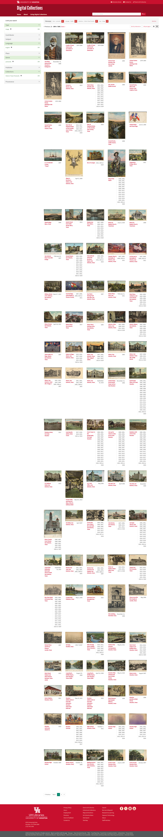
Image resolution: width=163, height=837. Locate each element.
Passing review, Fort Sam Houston (49, 434)
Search (104, 808)
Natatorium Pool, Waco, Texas (90, 223)
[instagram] (130, 808)
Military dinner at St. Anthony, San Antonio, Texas (48, 296)
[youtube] (134, 808)
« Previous (48, 794)
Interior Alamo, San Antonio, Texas (134, 326)
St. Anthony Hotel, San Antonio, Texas (48, 485)
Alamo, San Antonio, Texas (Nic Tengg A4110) (133, 356)
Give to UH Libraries (88, 808)
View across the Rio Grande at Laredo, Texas (134, 599)
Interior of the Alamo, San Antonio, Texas (112, 326)
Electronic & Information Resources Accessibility (78, 835)
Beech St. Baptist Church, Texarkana (112, 224)
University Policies (129, 835)
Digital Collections (30, 8)
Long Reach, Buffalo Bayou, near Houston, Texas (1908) (91, 675)
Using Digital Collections (38, 14)
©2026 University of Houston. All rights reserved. (37, 833)
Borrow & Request (107, 810)
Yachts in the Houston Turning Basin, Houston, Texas (112, 647)
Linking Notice (121, 833)
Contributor (10, 35)
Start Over (154, 21)
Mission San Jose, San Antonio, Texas (70, 569)
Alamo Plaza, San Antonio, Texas (69, 326)
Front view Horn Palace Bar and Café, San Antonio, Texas (90, 526)
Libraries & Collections (89, 810)
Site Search (86, 818)
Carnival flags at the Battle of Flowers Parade (70, 295)
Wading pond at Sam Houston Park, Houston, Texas (91, 765)
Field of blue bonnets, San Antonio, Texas (91, 86)
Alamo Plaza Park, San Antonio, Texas (112, 295)
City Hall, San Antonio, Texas (112, 484)
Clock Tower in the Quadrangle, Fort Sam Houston (91, 435)
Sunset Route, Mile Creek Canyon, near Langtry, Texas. (133, 87)
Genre (8, 57)
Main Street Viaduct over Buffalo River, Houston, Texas (133, 647)
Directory (66, 815)
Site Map (85, 820)
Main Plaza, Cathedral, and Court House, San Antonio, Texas (133, 297)
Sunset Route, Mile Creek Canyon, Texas (48, 126)
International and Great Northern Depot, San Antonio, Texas (91, 259)
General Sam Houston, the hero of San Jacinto (111, 63)
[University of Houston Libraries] (36, 813)
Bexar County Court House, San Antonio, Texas (48, 542)
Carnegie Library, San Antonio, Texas (133, 524)
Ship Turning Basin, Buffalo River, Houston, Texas (91, 647)
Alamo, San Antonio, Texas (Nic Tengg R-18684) (91, 357)
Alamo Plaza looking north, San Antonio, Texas (91, 327)
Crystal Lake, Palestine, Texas (70, 598)
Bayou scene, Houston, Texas (133, 674)
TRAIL (88, 833)
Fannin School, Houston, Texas (70, 763)
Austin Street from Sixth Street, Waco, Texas (69, 224)
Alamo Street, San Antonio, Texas (48, 325)
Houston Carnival (68, 727)
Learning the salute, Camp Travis (69, 433)
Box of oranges (91, 163)
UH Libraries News (88, 815)
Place (7, 53)
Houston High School (111, 727)
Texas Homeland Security (80, 833)
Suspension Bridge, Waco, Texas (133, 164)
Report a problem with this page (59, 833)
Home (19, 14)
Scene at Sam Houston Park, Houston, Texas (133, 764)
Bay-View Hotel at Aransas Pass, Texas (49, 599)
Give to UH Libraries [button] (140, 2)
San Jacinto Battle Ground (112, 85)
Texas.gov (70, 833)
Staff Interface (106, 820)
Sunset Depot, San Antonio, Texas (69, 257)
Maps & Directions (88, 813)
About (26, 14)
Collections (9, 72)
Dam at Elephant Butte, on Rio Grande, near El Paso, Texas (91, 128)
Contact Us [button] (128, 2)
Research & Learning (108, 813)
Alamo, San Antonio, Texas (112, 355)
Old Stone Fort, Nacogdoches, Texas (91, 599)
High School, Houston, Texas (91, 727)
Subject (8, 39)
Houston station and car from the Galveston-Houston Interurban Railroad (70, 703)
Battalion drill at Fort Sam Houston (133, 433)
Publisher (9, 67)
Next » (63, 27)
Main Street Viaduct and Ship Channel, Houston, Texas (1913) (49, 676)
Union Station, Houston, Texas (49, 699)
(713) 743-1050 (29, 826)
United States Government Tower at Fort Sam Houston (111, 383)
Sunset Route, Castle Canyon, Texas (112, 142)
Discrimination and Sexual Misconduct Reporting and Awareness (107, 835)
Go (144, 14)
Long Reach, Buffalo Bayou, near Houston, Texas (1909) (70, 675)
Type (7, 25)
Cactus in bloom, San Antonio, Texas (70, 86)
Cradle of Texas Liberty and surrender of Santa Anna (70, 48)
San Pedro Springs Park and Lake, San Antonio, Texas (91, 296)
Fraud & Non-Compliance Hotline (108, 833)
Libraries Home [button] (116, 2)
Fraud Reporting (95, 833)
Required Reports (61, 835)
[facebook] (121, 808)
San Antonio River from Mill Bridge (49, 257)
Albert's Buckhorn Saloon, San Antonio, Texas (70, 181)
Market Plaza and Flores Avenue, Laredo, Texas (48, 647)
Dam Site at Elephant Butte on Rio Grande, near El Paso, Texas (70, 128)
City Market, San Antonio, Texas (111, 524)
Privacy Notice (129, 833)
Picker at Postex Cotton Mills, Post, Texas (112, 569)
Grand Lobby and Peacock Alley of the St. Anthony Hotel (69, 502)
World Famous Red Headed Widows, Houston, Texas (112, 701)
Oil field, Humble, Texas (69, 645)
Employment (67, 813)
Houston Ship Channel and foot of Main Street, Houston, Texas (112, 676)
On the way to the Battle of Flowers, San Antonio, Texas (133, 259)
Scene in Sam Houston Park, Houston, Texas (112, 764)
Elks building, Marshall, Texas (112, 615)
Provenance (10, 82)
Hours (65, 810)
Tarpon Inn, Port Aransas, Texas (133, 569)
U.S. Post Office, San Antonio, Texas (91, 485)
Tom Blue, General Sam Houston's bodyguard (48, 64)
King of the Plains (111, 179)
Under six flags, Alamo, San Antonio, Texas (70, 356)
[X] (126, 808)
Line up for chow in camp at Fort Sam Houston (112, 434)
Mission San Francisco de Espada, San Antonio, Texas (91, 570)
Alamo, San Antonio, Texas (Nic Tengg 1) (48, 382)
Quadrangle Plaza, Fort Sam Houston (134, 382)
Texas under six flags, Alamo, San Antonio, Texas (49, 357)
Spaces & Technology (108, 815)
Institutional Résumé (50, 835)
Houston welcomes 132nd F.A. (47, 728)
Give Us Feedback (69, 818)
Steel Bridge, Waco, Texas (48, 223)
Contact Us (67, 820)
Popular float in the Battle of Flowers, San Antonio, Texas (112, 259)
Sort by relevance (135, 26)
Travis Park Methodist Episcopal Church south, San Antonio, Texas (48, 572)
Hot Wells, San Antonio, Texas (70, 523)
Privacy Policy (67, 808)
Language (9, 43)
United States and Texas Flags (134, 125)
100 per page (146, 26)
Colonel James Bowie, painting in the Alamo (133, 63)
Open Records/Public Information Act (34, 835)
